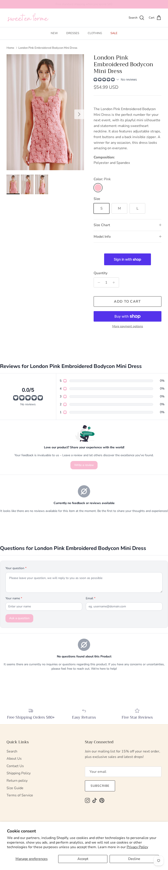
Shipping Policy (19, 773)
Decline (134, 858)
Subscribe (100, 786)
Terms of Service (20, 795)
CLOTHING (95, 33)
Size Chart (102, 225)
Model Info (102, 236)
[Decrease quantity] (98, 282)
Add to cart (127, 301)
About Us (14, 758)
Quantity (100, 273)
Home (10, 48)
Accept (82, 858)
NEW (54, 33)
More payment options (127, 326)
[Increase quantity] (115, 282)
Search (12, 751)
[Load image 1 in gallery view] (45, 112)
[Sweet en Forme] (28, 18)
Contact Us (15, 766)
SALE (113, 33)
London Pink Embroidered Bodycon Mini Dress (47, 48)
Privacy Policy (137, 847)
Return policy (17, 780)
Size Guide (15, 788)
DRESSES (72, 33)
